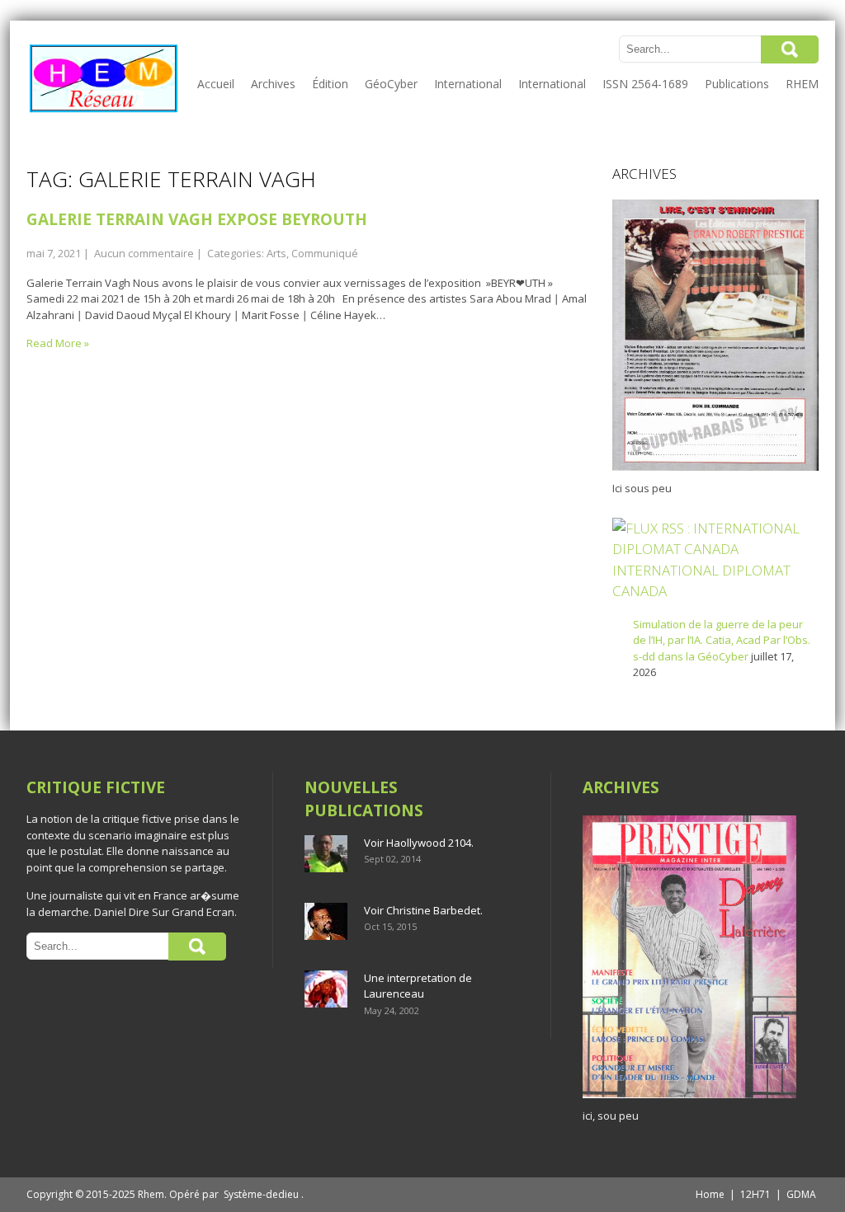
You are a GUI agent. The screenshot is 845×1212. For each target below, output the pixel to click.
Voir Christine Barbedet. (423, 910)
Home (710, 1194)
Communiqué (324, 253)
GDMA (801, 1194)
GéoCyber (391, 84)
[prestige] (689, 1098)
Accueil (215, 84)
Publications (737, 84)
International (468, 84)
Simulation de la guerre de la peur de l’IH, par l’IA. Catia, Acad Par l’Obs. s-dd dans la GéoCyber (721, 640)
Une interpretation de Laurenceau (418, 986)
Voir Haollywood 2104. (419, 842)
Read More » (57, 343)
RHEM (802, 84)
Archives (273, 84)
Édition (330, 84)
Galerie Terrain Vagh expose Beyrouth (196, 219)
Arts (276, 253)
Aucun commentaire (144, 253)
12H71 (755, 1194)
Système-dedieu (261, 1194)
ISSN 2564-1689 (645, 84)
